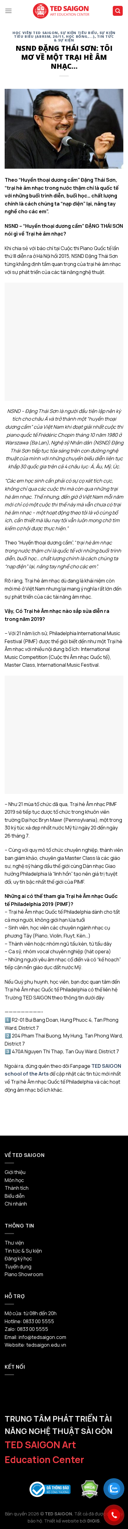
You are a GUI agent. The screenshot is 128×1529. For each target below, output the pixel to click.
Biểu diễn (15, 1196)
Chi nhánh (16, 1203)
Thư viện (14, 1242)
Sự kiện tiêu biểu (78, 32)
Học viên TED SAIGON (35, 32)
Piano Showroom (24, 1274)
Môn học (14, 1180)
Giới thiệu (15, 1172)
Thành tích (17, 1188)
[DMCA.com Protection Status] (89, 1489)
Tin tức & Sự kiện (23, 1250)
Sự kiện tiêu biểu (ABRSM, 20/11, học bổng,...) (64, 34)
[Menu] (8, 10)
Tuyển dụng (18, 1266)
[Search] (118, 11)
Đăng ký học (18, 1258)
